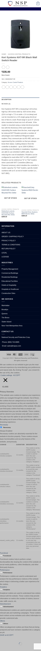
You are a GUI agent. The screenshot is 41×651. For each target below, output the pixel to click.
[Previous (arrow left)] (2, 647)
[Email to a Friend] (15, 87)
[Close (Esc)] (21, 639)
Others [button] (2, 621)
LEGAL (4, 253)
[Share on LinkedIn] (22, 87)
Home (4, 54)
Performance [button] (5, 570)
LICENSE (5, 257)
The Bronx (5, 317)
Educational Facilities (10, 281)
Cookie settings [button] (6, 375)
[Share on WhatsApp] (3, 87)
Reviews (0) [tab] (6, 104)
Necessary (7, 427)
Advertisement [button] (5, 604)
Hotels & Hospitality (9, 285)
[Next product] (3, 67)
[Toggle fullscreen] (8, 639)
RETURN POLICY (8, 249)
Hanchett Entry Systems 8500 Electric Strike (30, 213)
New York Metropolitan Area (12, 326)
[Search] (30, 4)
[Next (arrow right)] (8, 647)
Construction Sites (8, 293)
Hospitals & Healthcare (10, 289)
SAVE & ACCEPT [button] (6, 635)
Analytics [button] (3, 587)
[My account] (34, 3)
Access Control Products (19, 54)
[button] (3, 3)
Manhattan (5, 305)
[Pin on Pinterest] (18, 87)
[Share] (14, 639)
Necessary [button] (4, 425)
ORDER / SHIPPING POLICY (13, 236)
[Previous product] (7, 67)
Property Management (10, 269)
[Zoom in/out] (2, 639)
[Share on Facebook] (7, 87)
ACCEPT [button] (16, 375)
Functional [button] (4, 553)
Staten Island (6, 322)
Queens (4, 314)
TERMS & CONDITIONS (11, 245)
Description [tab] (6, 99)
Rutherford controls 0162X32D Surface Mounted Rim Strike (8, 213)
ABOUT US (6, 232)
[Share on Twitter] (11, 87)
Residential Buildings (10, 277)
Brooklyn (5, 309)
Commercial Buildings (10, 273)
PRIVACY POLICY (9, 241)
